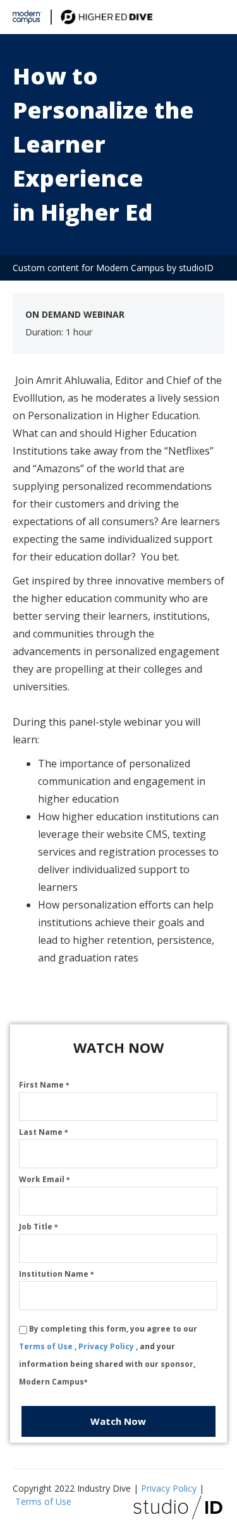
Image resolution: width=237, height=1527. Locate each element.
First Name (44, 1084)
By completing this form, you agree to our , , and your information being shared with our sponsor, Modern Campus (108, 1355)
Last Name (43, 1132)
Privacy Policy (107, 1346)
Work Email (44, 1179)
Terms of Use (47, 1346)
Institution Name (56, 1274)
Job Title (38, 1226)
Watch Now (118, 1421)
